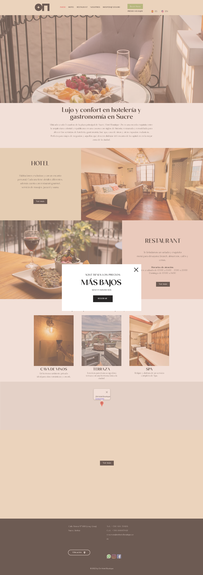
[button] (136, 270)
